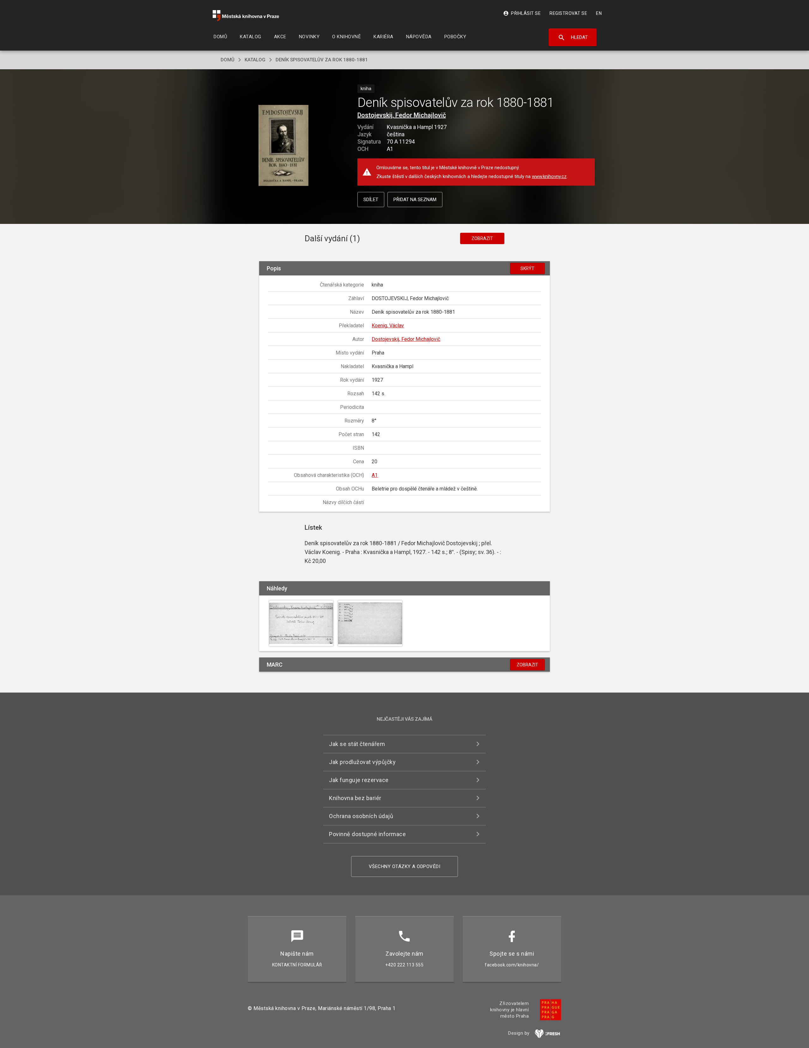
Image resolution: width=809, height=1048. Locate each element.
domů (227, 60)
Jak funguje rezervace (359, 780)
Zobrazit (482, 238)
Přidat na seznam (414, 199)
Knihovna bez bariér (355, 798)
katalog (255, 60)
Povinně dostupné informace (367, 834)
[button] (284, 146)
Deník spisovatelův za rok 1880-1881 (322, 60)
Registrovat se (568, 13)
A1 (375, 475)
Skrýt (527, 268)
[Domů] (245, 15)
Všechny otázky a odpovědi (405, 866)
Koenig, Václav (388, 326)
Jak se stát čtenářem (357, 744)
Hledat (573, 37)
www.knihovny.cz (549, 176)
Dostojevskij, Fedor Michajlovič (401, 115)
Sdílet (370, 199)
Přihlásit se (522, 13)
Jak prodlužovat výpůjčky (362, 762)
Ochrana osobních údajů (361, 816)
